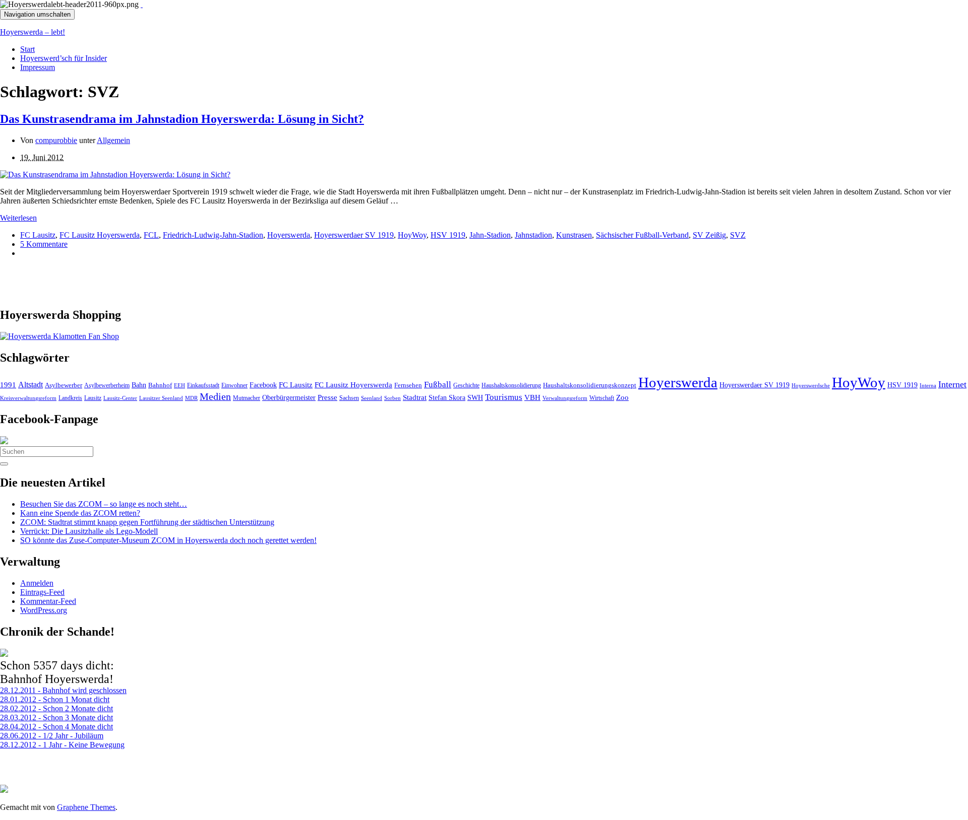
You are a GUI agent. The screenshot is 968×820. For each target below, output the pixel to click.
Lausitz (92, 397)
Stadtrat (415, 397)
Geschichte (466, 385)
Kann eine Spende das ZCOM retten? (80, 513)
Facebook (263, 385)
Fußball (437, 384)
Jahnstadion (533, 235)
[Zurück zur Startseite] (142, 4)
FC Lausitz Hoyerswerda (99, 235)
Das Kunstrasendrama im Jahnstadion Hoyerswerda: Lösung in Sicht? (182, 118)
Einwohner (234, 385)
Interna (928, 385)
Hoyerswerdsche (811, 385)
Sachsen (349, 397)
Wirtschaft (601, 397)
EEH (179, 385)
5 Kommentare (44, 244)
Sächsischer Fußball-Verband (642, 235)
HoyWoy (412, 235)
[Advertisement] (118, 281)
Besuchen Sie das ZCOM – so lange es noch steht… (103, 504)
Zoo (622, 397)
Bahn (139, 385)
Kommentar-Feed (48, 601)
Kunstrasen (574, 235)
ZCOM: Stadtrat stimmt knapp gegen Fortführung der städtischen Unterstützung (147, 522)
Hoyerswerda (288, 235)
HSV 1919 (448, 235)
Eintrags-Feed (42, 592)
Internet (952, 384)
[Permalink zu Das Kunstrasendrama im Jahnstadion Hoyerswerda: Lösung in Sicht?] (115, 174)
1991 (8, 385)
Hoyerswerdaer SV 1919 (354, 235)
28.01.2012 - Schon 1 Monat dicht (54, 699)
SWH (475, 397)
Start (27, 49)
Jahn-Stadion (490, 235)
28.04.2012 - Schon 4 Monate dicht (56, 726)
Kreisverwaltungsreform (28, 398)
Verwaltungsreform (564, 398)
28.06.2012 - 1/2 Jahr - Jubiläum (51, 735)
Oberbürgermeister (289, 397)
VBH (532, 397)
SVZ (738, 235)
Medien (215, 396)
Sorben (392, 398)
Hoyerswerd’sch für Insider (63, 58)
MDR (191, 398)
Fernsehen (408, 385)
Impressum (37, 67)
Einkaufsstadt (203, 385)
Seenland (371, 398)
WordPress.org (43, 610)
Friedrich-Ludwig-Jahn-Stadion (213, 235)
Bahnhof (160, 385)
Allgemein (113, 140)
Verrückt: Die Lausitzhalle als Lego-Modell (89, 531)
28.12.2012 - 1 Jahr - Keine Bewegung (62, 744)
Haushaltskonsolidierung (511, 385)
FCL (151, 235)
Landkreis (70, 397)
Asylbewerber (63, 385)
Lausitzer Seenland (161, 398)
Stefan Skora (447, 397)
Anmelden (36, 583)
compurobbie (56, 140)
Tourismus (503, 397)
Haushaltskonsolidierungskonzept (589, 385)
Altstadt (30, 384)
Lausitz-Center (120, 398)
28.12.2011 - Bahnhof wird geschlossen (63, 690)
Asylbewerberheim (107, 385)
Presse (327, 397)
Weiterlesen (18, 218)
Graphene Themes (86, 807)
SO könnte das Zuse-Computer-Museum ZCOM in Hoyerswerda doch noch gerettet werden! (168, 540)
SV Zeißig (709, 235)
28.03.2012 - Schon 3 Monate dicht (56, 717)
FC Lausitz (37, 235)
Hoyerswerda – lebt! (32, 32)
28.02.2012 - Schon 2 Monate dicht (56, 708)
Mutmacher (246, 397)
